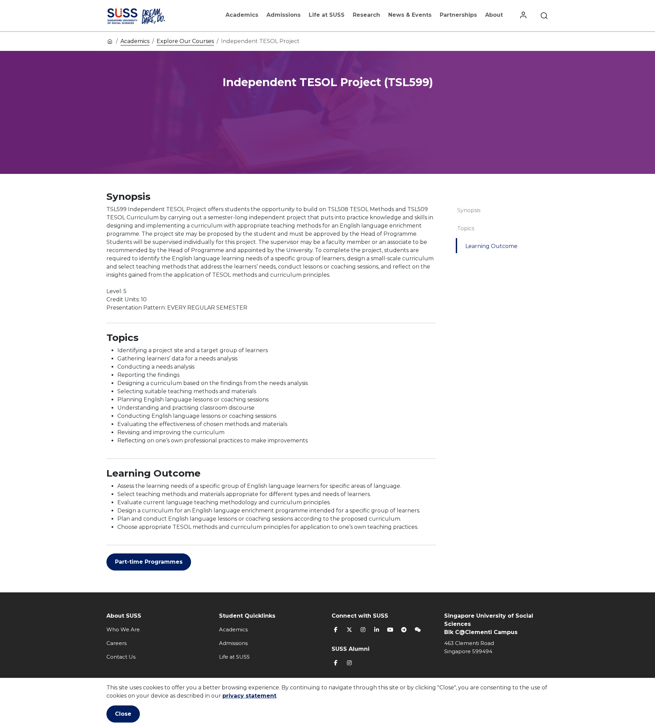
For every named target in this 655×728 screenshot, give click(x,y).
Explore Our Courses (185, 41)
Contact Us (120, 657)
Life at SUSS (327, 15)
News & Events (410, 15)
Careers (116, 643)
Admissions (283, 15)
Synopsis (468, 210)
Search (544, 16)
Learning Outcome (491, 246)
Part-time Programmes (149, 562)
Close (123, 714)
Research (366, 15)
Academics (241, 15)
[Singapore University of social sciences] (147, 16)
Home (109, 41)
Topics (465, 228)
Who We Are (123, 629)
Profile (523, 15)
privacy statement (249, 695)
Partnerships (458, 15)
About (494, 15)
